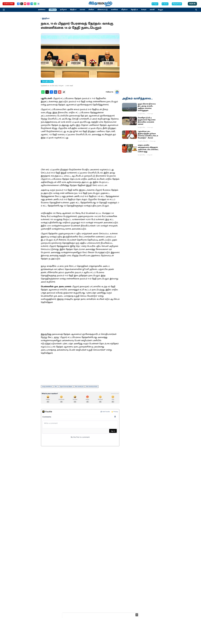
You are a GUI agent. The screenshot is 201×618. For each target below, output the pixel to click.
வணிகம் (114, 10)
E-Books (165, 4)
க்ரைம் (143, 10)
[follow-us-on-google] (117, 92)
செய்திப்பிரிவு (47, 81)
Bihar (56, 386)
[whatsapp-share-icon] (43, 93)
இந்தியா (73, 10)
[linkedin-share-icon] (55, 93)
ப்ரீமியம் (53, 10)
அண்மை (41, 10)
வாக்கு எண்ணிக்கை (47, 386)
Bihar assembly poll (79, 386)
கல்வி (152, 10)
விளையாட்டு (102, 10)
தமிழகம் (63, 10)
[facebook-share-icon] (51, 93)
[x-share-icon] (47, 93)
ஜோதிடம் (134, 10)
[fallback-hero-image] (129, 107)
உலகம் (82, 10)
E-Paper (155, 4)
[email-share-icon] (59, 93)
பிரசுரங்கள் (176, 4)
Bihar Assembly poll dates (91, 386)
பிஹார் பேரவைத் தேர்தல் (66, 386)
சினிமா (91, 10)
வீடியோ (124, 10)
